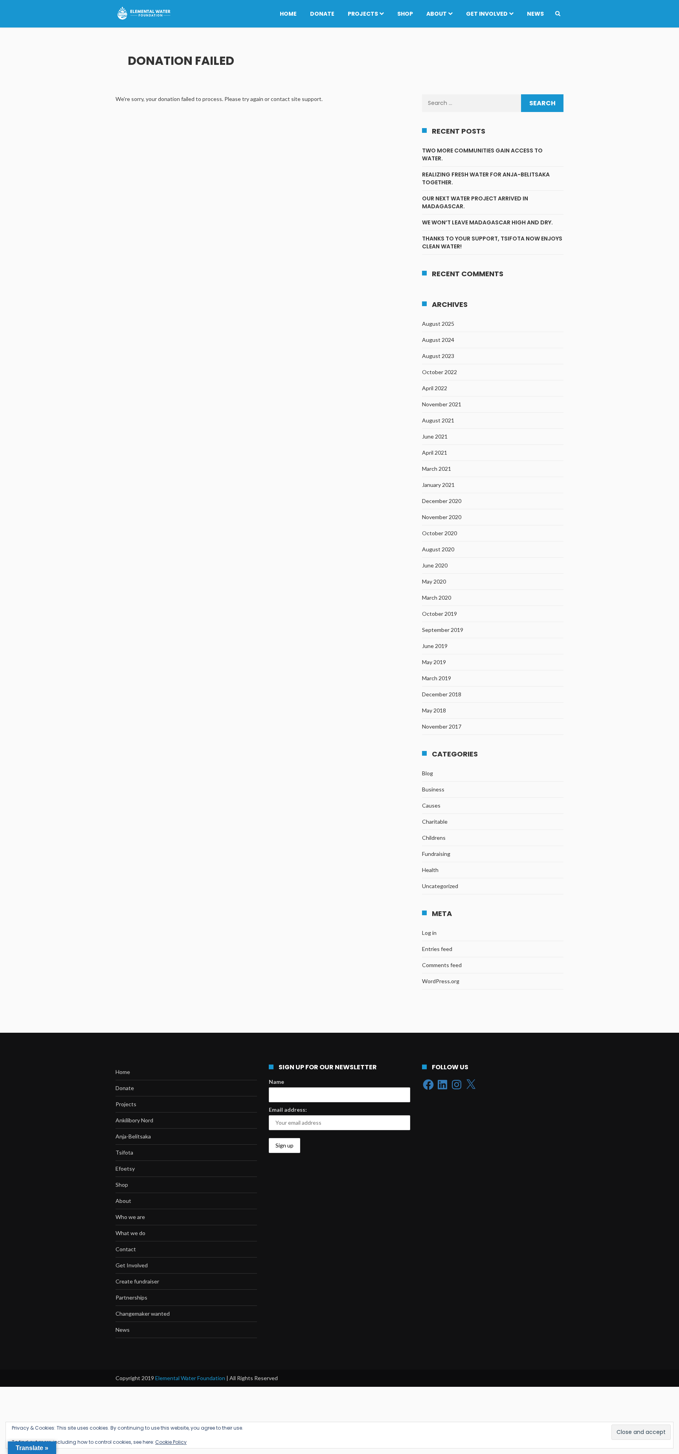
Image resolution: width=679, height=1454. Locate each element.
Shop (405, 14)
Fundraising (436, 853)
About (436, 14)
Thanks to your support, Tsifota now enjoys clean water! (492, 242)
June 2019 (435, 646)
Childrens (434, 837)
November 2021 (441, 404)
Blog (427, 773)
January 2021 (438, 484)
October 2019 (439, 613)
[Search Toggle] (557, 13)
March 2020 (436, 597)
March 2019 (436, 678)
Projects (363, 14)
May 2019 (434, 662)
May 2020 (434, 581)
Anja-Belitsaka (133, 1136)
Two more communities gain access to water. (482, 154)
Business (433, 789)
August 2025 (438, 323)
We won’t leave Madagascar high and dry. (487, 222)
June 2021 (435, 436)
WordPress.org (440, 981)
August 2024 (438, 339)
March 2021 (436, 468)
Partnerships (131, 1297)
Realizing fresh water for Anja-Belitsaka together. (486, 178)
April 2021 (434, 452)
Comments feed (442, 965)
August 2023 (438, 355)
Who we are (130, 1217)
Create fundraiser (137, 1281)
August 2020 (438, 549)
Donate (322, 14)
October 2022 (439, 372)
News (535, 14)
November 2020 (441, 517)
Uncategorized (440, 886)
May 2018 (434, 710)
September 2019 (442, 629)
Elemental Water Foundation (190, 1378)
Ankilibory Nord (134, 1120)
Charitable (435, 821)
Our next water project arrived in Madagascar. (475, 202)
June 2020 (435, 565)
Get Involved (487, 14)
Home (288, 14)
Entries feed (437, 948)
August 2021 (438, 420)
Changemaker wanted (143, 1313)
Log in (429, 932)
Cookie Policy (171, 1442)
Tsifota (124, 1152)
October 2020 (439, 533)
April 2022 (434, 388)
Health (430, 870)
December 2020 (441, 501)
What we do (130, 1233)
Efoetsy (125, 1168)
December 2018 (441, 694)
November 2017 (441, 726)
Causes (431, 805)
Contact (126, 1249)
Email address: (288, 1109)
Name (276, 1081)
